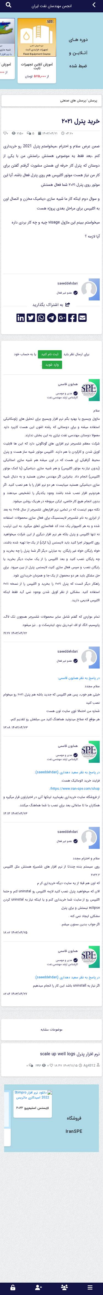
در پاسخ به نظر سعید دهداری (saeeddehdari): (67, 772)
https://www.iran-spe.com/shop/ (75, 788)
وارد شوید (52, 364)
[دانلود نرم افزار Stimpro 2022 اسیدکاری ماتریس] (32, 1095)
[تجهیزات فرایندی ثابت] (37, 37)
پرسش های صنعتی (73, 100)
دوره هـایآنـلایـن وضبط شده (78, 53)
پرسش (92, 100)
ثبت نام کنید (50, 354)
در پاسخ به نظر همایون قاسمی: (79, 678)
